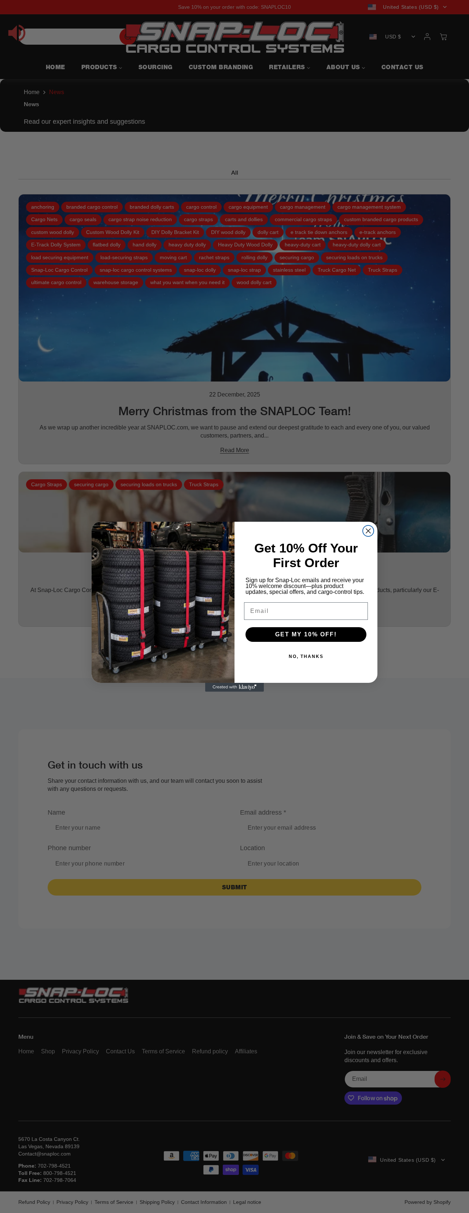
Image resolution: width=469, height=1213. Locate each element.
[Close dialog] (368, 530)
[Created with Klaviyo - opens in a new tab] (234, 687)
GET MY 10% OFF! (306, 634)
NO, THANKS (306, 656)
